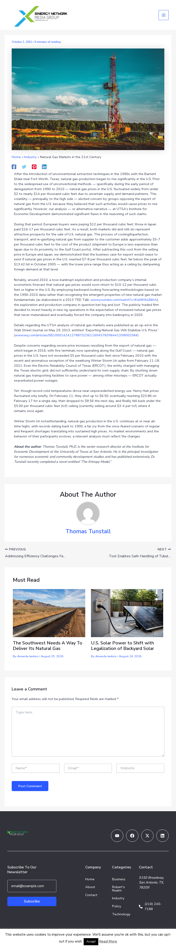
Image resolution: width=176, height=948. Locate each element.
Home (89, 879)
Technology (121, 914)
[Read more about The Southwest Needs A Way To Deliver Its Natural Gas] (49, 612)
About (90, 887)
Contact (91, 895)
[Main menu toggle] (164, 15)
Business (118, 879)
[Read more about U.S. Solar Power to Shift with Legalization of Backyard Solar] (127, 612)
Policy (116, 906)
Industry (118, 898)
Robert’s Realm (118, 889)
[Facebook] (14, 166)
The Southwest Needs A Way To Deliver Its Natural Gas (47, 646)
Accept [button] (91, 942)
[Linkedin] (44, 166)
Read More (108, 941)
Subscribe (32, 901)
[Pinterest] (34, 166)
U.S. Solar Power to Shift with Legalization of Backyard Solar (123, 646)
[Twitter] (24, 166)
